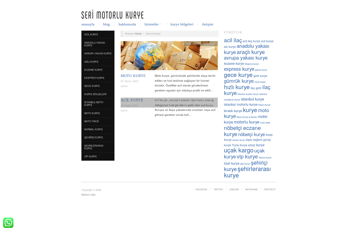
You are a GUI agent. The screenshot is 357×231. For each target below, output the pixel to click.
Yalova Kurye (265, 157)
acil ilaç (233, 40)
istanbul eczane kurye (248, 94)
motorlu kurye (246, 122)
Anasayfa (87, 24)
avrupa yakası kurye (246, 57)
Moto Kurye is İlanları (247, 116)
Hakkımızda (127, 24)
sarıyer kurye (238, 139)
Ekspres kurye (252, 63)
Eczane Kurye (93, 69)
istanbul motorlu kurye (241, 104)
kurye (250, 109)
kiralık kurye (233, 110)
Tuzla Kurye (239, 145)
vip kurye (247, 156)
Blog (106, 24)
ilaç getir (256, 88)
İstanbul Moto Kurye (93, 104)
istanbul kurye (252, 99)
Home (138, 33)
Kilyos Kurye (264, 104)
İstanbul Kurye (139, 104)
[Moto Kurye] (169, 57)
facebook (201, 189)
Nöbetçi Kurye (205, 104)
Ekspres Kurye (94, 77)
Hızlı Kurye (91, 61)
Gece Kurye (92, 85)
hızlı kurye (237, 87)
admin (124, 86)
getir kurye (260, 76)
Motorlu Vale (88, 194)
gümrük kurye (239, 80)
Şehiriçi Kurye (93, 137)
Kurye (177, 104)
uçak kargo (238, 149)
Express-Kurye (168, 100)
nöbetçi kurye (251, 134)
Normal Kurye (93, 129)
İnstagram (251, 189)
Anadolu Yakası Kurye (94, 44)
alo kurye (230, 46)
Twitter (218, 189)
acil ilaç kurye (251, 41)
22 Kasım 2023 (129, 81)
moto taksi (265, 122)
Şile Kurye (245, 163)
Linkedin (234, 189)
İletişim (207, 24)
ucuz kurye (256, 144)
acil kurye (267, 41)
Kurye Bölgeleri (182, 24)
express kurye (239, 68)
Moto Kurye (92, 113)
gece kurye (238, 74)
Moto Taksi (91, 121)
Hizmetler (152, 24)
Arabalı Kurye (144, 100)
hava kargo (260, 81)
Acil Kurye (91, 34)
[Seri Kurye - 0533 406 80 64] (112, 14)
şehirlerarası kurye (247, 171)
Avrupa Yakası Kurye (98, 53)
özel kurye (231, 163)
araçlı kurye (251, 52)
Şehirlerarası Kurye (93, 147)
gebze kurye (261, 69)
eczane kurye (234, 63)
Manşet (197, 43)
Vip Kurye (90, 156)
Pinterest (270, 189)
